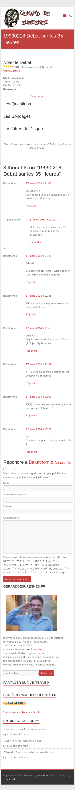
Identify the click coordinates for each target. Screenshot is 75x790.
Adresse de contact (15, 494)
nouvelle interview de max (31, 729)
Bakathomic (41, 462)
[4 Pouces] (11, 66)
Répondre (31, 205)
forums (13, 645)
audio (30, 649)
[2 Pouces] (6, 66)
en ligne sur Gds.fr (21, 712)
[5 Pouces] (13, 66)
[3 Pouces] (9, 66)
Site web (8, 506)
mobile (41, 653)
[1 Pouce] (4, 66)
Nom (6, 482)
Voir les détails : (12, 70)
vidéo (40, 649)
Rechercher (46, 673)
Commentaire (11, 517)
